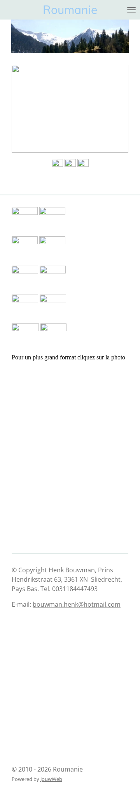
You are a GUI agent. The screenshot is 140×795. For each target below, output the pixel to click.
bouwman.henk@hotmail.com (77, 604)
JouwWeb (51, 778)
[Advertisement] (50, 401)
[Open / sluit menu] (131, 10)
